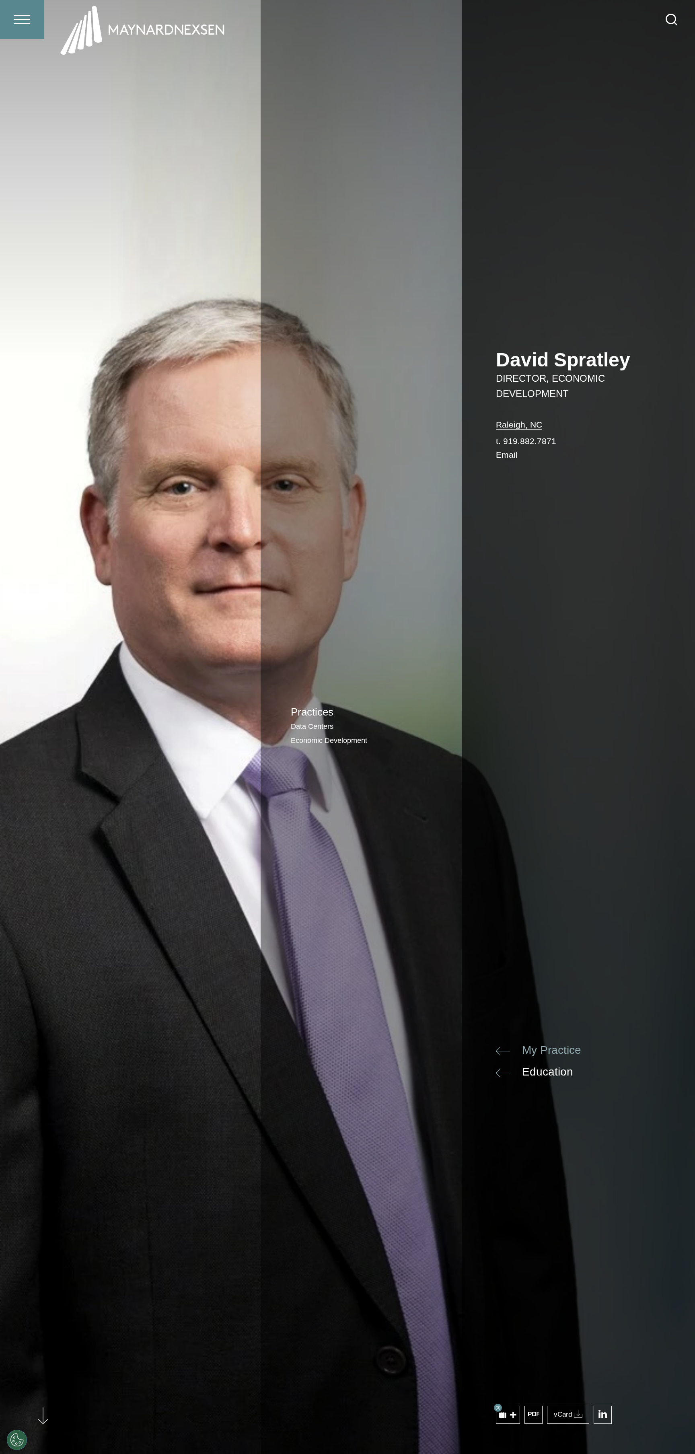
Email (507, 454)
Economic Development (329, 740)
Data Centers (312, 726)
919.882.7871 (529, 441)
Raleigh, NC (519, 424)
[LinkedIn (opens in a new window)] (603, 1415)
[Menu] (22, 19)
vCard (563, 1414)
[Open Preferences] (17, 1440)
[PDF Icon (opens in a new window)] (533, 1415)
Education (547, 1071)
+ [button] (513, 1414)
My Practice (551, 1050)
